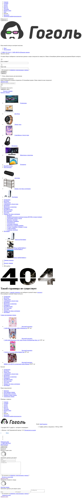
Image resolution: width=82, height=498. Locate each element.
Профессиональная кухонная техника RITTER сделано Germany (24, 217)
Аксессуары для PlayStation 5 (15, 249)
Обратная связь (5, 441)
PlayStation (15, 197)
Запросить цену (6, 495)
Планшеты (23, 164)
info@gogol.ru (43, 424)
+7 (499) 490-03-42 (41, 422)
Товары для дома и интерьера (22, 188)
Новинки (6, 390)
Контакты (6, 15)
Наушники (15, 145)
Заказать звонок (25, 52)
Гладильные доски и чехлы (14, 218)
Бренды (6, 7)
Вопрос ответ (7, 10)
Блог (5, 12)
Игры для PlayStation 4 (20, 257)
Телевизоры (23, 103)
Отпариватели (11, 222)
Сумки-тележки (11, 228)
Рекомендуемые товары (10, 395)
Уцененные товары (9, 396)
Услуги (6, 6)
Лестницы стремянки (13, 221)
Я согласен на (15, 70)
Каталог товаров (7, 91)
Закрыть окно (4, 81)
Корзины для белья (12, 219)
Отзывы (6, 3)
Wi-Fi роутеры (8, 167)
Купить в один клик (7, 477)
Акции (6, 4)
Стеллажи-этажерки (12, 224)
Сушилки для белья (12, 230)
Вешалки (9, 215)
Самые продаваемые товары (8, 315)
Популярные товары (9, 392)
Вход (5, 48)
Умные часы (18, 124)
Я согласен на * (15, 475)
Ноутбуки (17, 113)
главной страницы (15, 292)
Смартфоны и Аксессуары (22, 135)
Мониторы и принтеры (26, 155)
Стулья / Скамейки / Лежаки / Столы (17, 227)
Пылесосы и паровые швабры (15, 225)
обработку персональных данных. (19, 70)
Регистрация (7, 49)
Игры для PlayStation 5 (20, 248)
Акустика (17, 178)
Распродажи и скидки (10, 393)
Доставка (6, 9)
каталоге (39, 292)
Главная (6, 2)
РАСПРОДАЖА (8, 166)
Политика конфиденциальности (12, 16)
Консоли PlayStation (20, 239)
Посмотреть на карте (30, 430)
